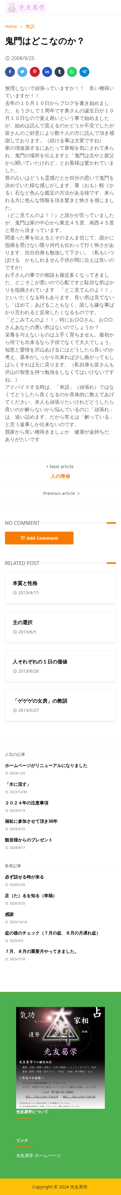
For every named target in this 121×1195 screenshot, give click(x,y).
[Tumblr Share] (60, 72)
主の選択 (23, 622)
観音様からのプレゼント (29, 840)
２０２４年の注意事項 (26, 803)
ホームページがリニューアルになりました (46, 765)
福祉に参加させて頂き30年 (31, 821)
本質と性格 (25, 583)
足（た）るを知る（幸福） (31, 895)
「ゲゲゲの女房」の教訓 (40, 700)
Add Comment (42, 538)
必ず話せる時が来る (24, 877)
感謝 (9, 914)
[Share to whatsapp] (72, 72)
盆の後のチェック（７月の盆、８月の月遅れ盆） (53, 933)
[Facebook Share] (10, 72)
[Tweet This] (22, 72)
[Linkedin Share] (47, 72)
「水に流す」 (18, 784)
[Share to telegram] (84, 72)
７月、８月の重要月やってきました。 (42, 951)
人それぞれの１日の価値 (40, 661)
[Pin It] (35, 72)
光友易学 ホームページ (38, 1155)
